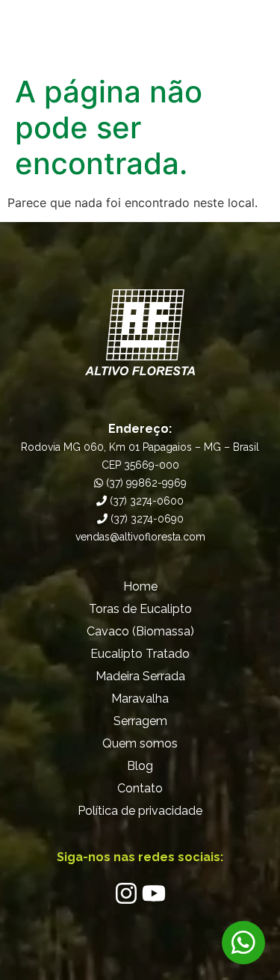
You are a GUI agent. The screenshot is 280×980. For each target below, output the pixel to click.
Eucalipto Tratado (140, 654)
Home (140, 586)
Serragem (140, 721)
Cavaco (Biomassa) (140, 631)
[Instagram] (126, 893)
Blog (140, 766)
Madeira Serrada (140, 676)
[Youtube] (154, 893)
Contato (140, 788)
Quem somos (140, 743)
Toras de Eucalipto (140, 609)
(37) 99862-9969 (145, 483)
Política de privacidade (140, 811)
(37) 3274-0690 (146, 519)
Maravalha (140, 698)
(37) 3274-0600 (145, 501)
